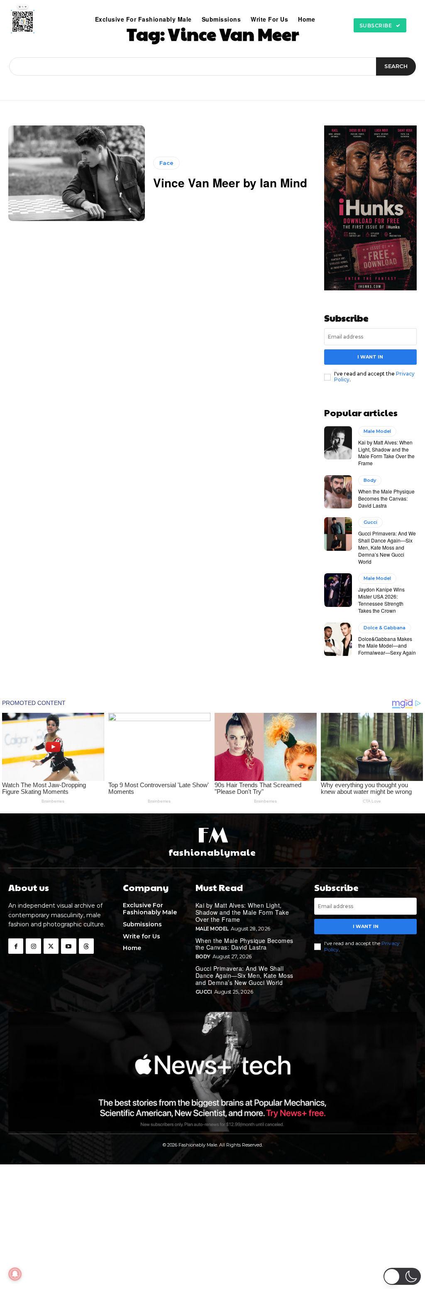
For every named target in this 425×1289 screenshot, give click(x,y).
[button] (329, 19)
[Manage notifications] (15, 1274)
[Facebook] (15, 945)
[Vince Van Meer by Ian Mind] (76, 173)
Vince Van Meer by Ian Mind (230, 182)
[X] (51, 945)
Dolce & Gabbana (384, 628)
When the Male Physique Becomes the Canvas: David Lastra (386, 498)
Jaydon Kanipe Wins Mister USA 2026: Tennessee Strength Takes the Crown (381, 600)
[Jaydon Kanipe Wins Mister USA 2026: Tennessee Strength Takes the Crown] (338, 589)
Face (166, 163)
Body (370, 480)
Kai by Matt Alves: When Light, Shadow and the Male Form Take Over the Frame (386, 452)
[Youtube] (68, 945)
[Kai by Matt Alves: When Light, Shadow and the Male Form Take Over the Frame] (338, 442)
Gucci (370, 522)
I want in (370, 357)
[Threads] (86, 945)
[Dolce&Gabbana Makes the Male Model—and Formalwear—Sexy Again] (338, 639)
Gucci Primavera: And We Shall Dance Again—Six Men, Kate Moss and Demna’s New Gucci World (387, 547)
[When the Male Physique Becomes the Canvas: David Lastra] (338, 491)
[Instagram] (33, 945)
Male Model (377, 431)
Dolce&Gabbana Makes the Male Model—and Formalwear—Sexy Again (387, 645)
